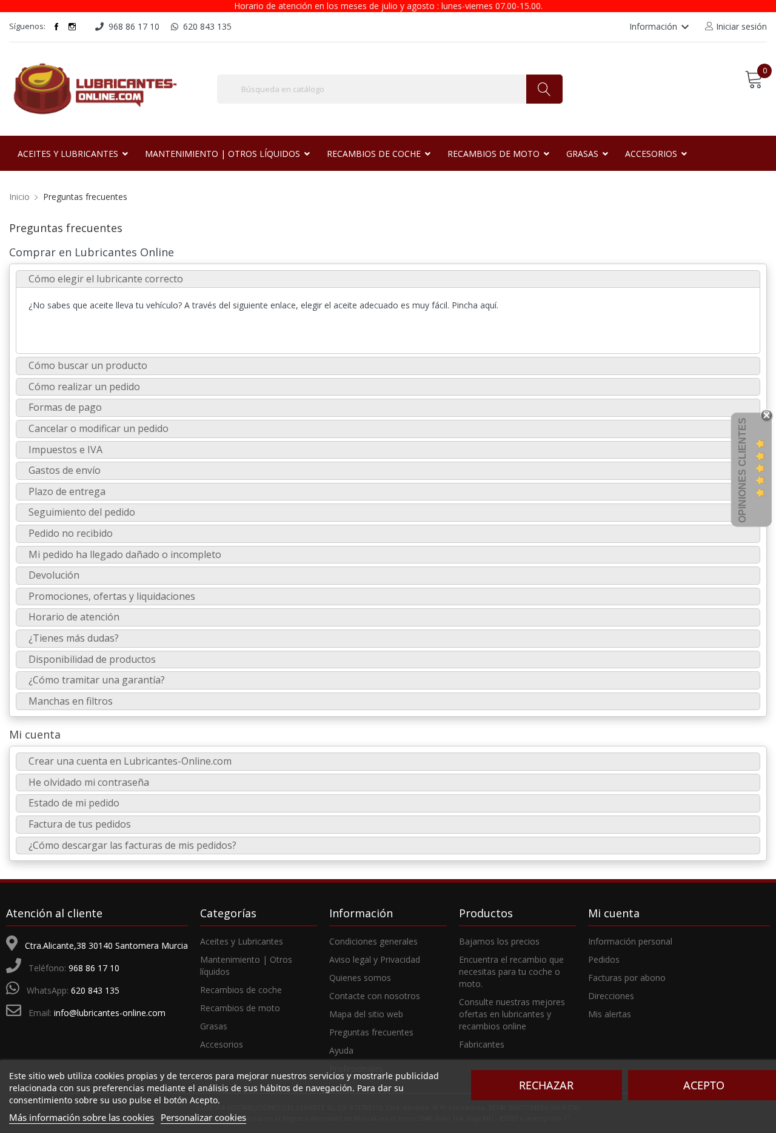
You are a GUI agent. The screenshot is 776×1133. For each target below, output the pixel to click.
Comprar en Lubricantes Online (91, 252)
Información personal (630, 941)
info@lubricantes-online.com (110, 1012)
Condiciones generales (373, 941)
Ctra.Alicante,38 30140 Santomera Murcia (106, 945)
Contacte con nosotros (374, 996)
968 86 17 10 (94, 968)
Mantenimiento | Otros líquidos (246, 965)
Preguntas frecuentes (371, 1032)
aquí (488, 305)
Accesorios (221, 1044)
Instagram (72, 27)
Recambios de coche (241, 989)
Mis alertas (609, 1014)
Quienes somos (360, 977)
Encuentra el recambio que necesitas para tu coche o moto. (511, 971)
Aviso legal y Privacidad (374, 959)
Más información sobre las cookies (81, 1117)
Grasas (213, 1026)
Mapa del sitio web (366, 1014)
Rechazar (546, 1085)
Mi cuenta (35, 734)
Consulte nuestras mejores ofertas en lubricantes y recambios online (512, 1014)
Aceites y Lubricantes (241, 941)
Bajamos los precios (499, 941)
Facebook (56, 27)
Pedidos (604, 959)
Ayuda (341, 1050)
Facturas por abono (627, 977)
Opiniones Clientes (742, 470)
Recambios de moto (240, 1008)
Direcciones (611, 996)
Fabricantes (481, 1044)
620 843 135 (95, 990)
